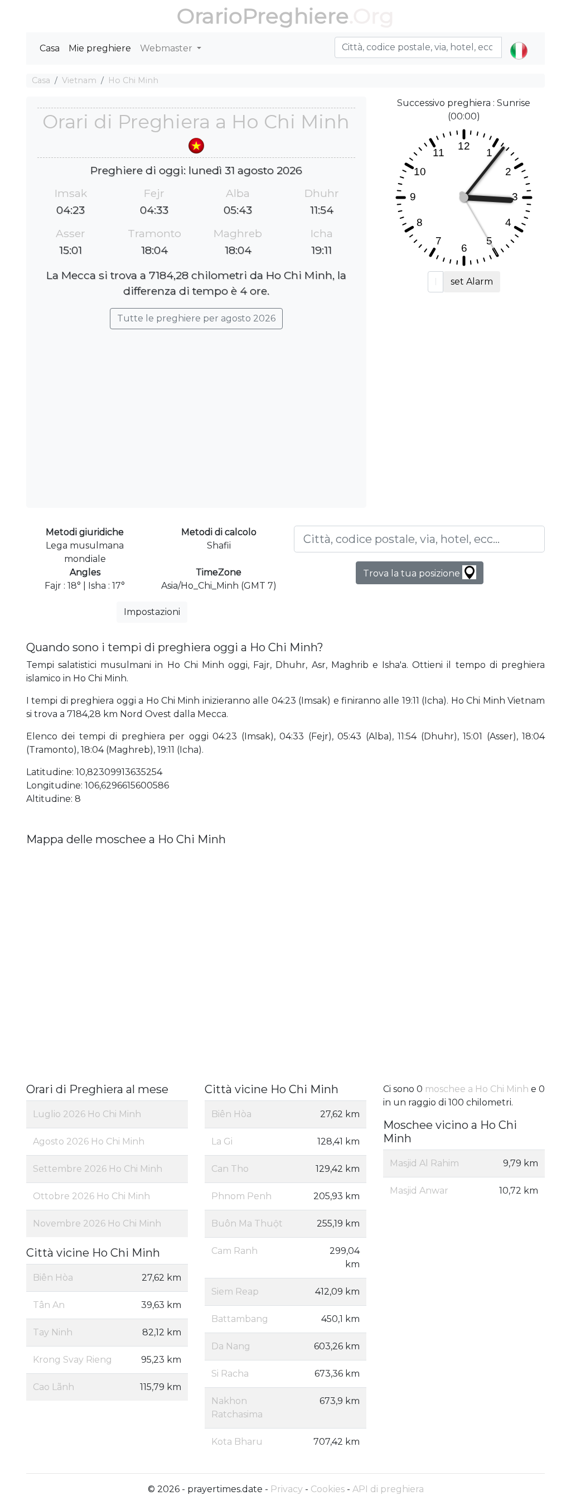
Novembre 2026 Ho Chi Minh (97, 1223)
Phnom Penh (241, 1196)
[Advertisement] (196, 413)
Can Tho (230, 1168)
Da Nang (230, 1346)
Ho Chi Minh (133, 80)
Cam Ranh (234, 1251)
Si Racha (230, 1373)
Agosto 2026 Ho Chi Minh (88, 1141)
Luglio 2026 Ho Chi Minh (87, 1114)
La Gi (222, 1141)
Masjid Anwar (419, 1190)
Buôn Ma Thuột (247, 1223)
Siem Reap (235, 1291)
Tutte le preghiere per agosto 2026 (196, 318)
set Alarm (472, 281)
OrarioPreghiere (263, 16)
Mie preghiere (100, 48)
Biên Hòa (53, 1277)
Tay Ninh (52, 1332)
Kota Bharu (237, 1441)
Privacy (286, 1489)
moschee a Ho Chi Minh (477, 1089)
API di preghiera (388, 1489)
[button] (519, 41)
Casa (50, 48)
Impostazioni (152, 612)
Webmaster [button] (167, 48)
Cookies (328, 1489)
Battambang (239, 1319)
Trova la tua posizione (412, 573)
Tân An (49, 1305)
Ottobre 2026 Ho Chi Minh (91, 1196)
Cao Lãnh (53, 1387)
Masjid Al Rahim (424, 1163)
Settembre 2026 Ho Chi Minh (97, 1168)
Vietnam (79, 80)
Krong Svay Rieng (72, 1359)
